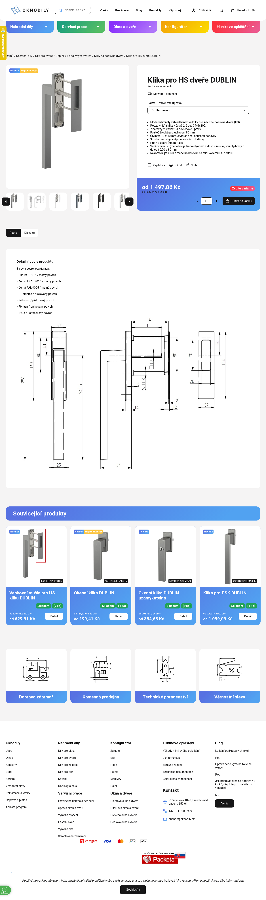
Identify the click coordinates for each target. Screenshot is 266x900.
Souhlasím (133, 889)
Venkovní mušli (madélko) (166, 146)
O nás (104, 10)
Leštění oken (66, 822)
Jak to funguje (172, 757)
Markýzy (115, 779)
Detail (54, 616)
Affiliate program (16, 807)
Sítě (112, 757)
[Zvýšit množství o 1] (216, 201)
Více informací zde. (231, 880)
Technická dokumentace (178, 772)
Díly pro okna (66, 750)
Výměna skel (66, 829)
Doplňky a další (67, 786)
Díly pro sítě (65, 772)
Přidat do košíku (241, 200)
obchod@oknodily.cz (182, 819)
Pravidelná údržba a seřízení (76, 801)
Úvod (9, 750)
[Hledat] (221, 10)
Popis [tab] (13, 232)
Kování (62, 779)
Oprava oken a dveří (70, 808)
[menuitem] (30, 27)
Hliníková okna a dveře (124, 808)
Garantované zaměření (72, 836)
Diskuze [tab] (29, 232)
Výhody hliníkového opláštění (181, 750)
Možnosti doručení (165, 94)
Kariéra (10, 779)
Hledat (60, 10)
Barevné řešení (172, 765)
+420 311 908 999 (180, 811)
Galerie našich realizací (177, 779)
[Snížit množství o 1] (197, 201)
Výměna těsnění (68, 815)
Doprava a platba (16, 800)
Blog (139, 10)
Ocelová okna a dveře (124, 822)
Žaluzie (115, 750)
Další (113, 786)
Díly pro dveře (67, 757)
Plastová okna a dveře (124, 801)
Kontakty (155, 10)
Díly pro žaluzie (68, 765)
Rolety (114, 772)
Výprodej (175, 10)
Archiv (224, 803)
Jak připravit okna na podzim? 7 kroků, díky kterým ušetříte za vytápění (235, 784)
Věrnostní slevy (15, 786)
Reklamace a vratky (18, 793)
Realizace (122, 10)
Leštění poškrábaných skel (232, 750)
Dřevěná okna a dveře (124, 815)
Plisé (113, 765)
